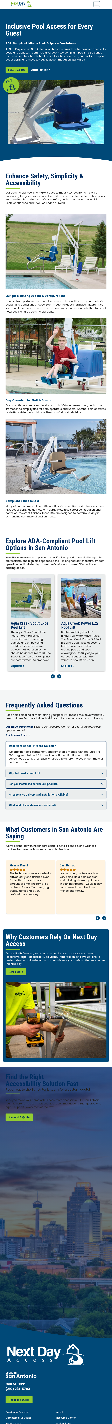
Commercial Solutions (18, 1418)
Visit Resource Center (17, 735)
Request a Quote (19, 1400)
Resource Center (66, 1418)
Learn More (16, 972)
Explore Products (39, 69)
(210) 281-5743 (18, 1389)
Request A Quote (16, 70)
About (59, 1412)
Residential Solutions (17, 1412)
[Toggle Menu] (96, 4)
